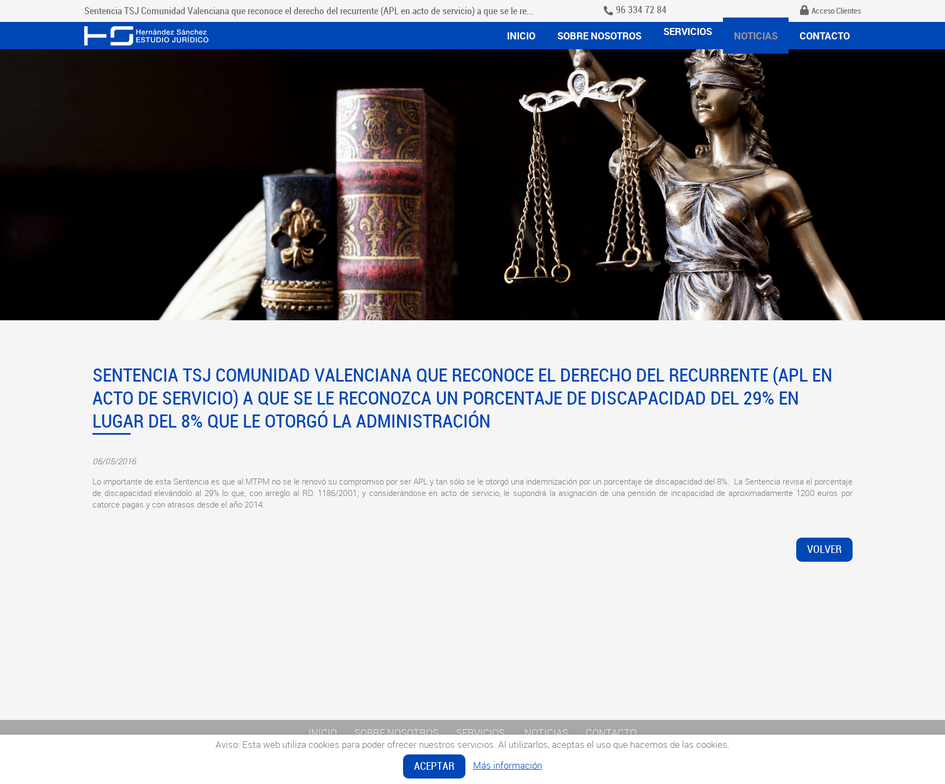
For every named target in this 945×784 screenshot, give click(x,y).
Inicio (521, 35)
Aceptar (434, 766)
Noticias (756, 35)
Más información (507, 765)
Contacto (825, 35)
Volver (824, 549)
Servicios (687, 31)
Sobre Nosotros (599, 35)
